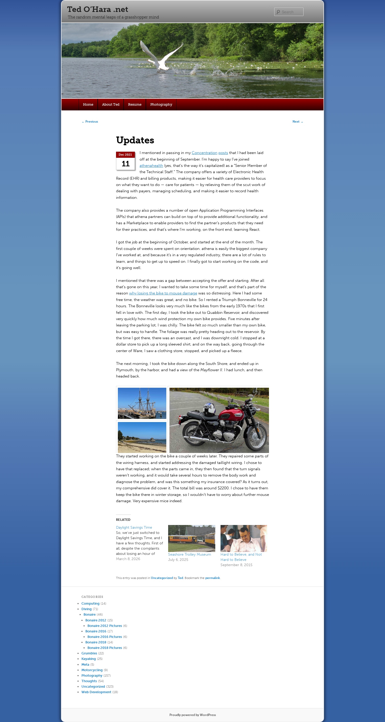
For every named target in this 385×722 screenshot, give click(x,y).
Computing (90, 603)
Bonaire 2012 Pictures (104, 626)
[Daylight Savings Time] (142, 543)
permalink (212, 578)
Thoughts (89, 681)
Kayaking (88, 659)
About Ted (110, 104)
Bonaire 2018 (95, 642)
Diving (86, 609)
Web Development (96, 692)
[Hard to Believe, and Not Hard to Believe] (244, 538)
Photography (161, 104)
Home (88, 104)
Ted (180, 578)
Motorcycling (92, 670)
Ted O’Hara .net (97, 9)
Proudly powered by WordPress (192, 715)
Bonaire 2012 (95, 620)
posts (223, 152)
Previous (89, 121)
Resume (134, 104)
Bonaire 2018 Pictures (104, 648)
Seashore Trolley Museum (189, 554)
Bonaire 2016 (95, 631)
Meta (85, 664)
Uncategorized (162, 578)
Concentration (204, 152)
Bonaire (90, 614)
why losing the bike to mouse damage (163, 293)
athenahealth (151, 165)
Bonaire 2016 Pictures (104, 637)
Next (298, 121)
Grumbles (89, 653)
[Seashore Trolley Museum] (191, 538)
